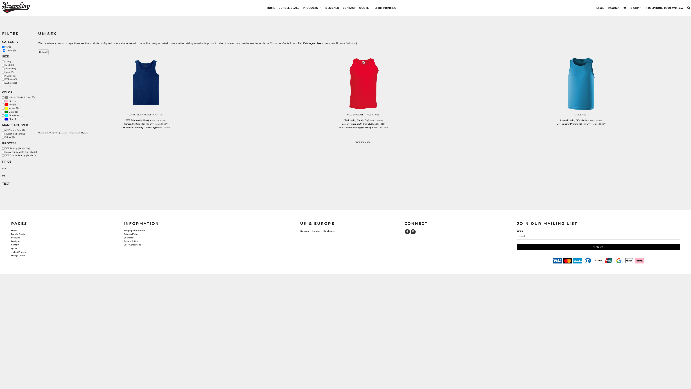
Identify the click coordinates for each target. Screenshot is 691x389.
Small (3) (9, 65)
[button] (312, 8)
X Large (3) (10, 75)
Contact (15, 244)
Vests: (8, 46)
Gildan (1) (10, 137)
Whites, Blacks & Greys (20, 97)
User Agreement (132, 244)
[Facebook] (407, 231)
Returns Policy (131, 234)
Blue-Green (14, 115)
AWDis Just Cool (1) (15, 130)
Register (613, 8)
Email (520, 230)
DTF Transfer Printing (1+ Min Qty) (138, 127)
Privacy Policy (131, 241)
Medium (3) (10, 68)
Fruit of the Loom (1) (15, 133)
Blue (11, 119)
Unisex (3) (11, 50)
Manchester (329, 231)
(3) (22, 97)
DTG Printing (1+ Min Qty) (139, 120)
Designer (15, 241)
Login (600, 8)
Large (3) (9, 72)
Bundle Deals (18, 234)
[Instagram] (413, 231)
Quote (14, 248)
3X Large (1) (11, 82)
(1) (12, 100)
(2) (12, 104)
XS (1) (8, 61)
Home (14, 230)
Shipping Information (134, 230)
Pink (11, 101)
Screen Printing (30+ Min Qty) (139, 123)
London (316, 231)
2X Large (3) (11, 79)
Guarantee (129, 237)
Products (15, 237)
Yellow (12, 108)
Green (12, 111)
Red (11, 104)
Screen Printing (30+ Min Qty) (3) (21, 152)
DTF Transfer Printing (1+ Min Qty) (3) (22, 155)
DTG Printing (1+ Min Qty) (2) (19, 148)
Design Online (18, 255)
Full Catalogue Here (310, 43)
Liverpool (305, 231)
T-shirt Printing (18, 252)
